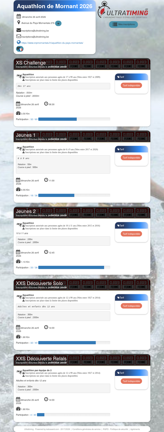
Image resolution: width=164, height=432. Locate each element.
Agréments (135, 429)
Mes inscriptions (126, 24)
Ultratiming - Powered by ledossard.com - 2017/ (47, 429)
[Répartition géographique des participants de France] (20, 49)
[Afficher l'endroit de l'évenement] (58, 23)
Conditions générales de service (86, 429)
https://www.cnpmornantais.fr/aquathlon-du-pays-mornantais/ (52, 42)
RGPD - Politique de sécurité (115, 429)
